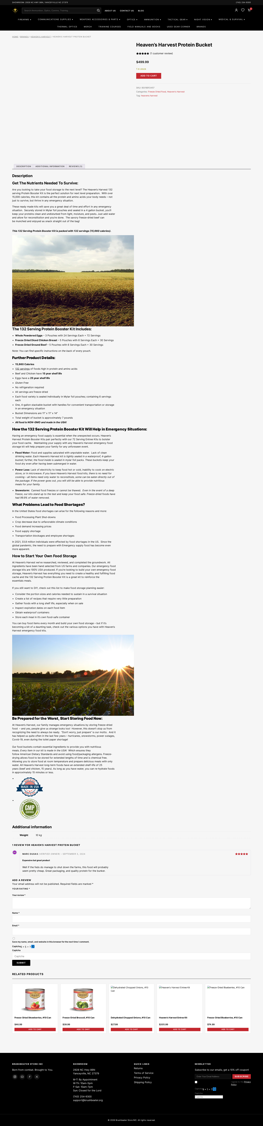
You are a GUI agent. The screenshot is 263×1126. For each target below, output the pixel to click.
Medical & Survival (231, 19)
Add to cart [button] (35, 1029)
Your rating (21, 889)
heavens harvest (149, 95)
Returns (138, 1068)
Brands (201, 27)
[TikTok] (29, 1076)
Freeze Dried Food (157, 91)
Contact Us (127, 11)
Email (15, 925)
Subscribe (242, 1076)
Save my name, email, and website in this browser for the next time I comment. (50, 942)
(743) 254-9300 (243, 2)
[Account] (236, 10)
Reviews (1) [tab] (75, 166)
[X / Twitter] (37, 1076)
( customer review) (161, 53)
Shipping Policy (143, 1082)
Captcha (16, 946)
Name (15, 913)
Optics (131, 19)
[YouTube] (22, 1076)
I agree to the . (241, 1083)
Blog (141, 11)
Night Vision (202, 19)
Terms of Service (143, 1072)
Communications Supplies (54, 19)
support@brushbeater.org (88, 1100)
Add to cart (148, 76)
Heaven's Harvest (41, 37)
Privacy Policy (142, 1077)
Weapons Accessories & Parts (99, 19)
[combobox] (61, 10)
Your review (18, 895)
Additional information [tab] (50, 166)
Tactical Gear (177, 19)
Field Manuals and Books (144, 27)
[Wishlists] (242, 10)
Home (15, 37)
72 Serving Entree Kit (84, 439)
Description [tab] (23, 166)
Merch (88, 27)
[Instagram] (15, 1076)
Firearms (23, 19)
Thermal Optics (67, 27)
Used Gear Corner (178, 27)
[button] (33, 947)
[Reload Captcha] (33, 946)
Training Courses (109, 27)
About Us (110, 11)
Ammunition (151, 19)
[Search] (98, 10)
